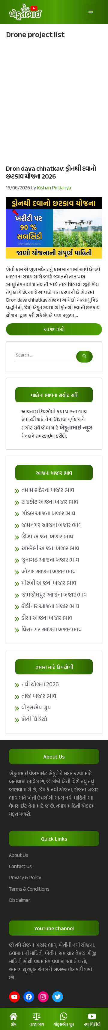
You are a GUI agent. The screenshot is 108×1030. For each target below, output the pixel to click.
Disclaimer (19, 901)
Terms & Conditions (29, 889)
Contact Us (20, 867)
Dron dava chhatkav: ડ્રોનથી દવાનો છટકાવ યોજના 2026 (51, 173)
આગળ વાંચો (54, 330)
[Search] (84, 357)
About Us (18, 856)
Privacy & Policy (25, 878)
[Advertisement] (54, 101)
